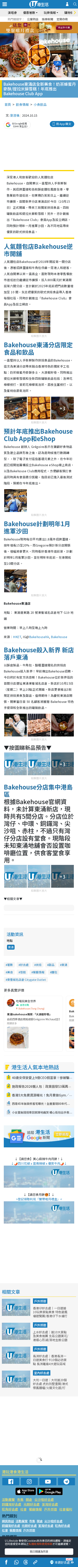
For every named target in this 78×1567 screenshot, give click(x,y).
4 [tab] (42, 23)
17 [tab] (47, 32)
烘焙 (38, 965)
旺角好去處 (10, 1509)
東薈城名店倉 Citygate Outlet (26, 980)
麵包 (54, 972)
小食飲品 (40, 104)
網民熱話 (8, 1521)
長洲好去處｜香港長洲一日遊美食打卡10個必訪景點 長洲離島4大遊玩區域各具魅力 (50, 1362)
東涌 (11, 947)
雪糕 (23, 972)
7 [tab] (30, 28)
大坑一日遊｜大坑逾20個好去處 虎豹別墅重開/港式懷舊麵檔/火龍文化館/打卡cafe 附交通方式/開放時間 (50, 1388)
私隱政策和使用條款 (40, 1544)
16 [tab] (44, 32)
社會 (23, 1509)
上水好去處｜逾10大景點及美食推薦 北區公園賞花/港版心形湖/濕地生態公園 (50, 1336)
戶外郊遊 (40, 1301)
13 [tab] (32, 32)
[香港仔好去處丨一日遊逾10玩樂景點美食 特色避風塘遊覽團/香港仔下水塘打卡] (16, 1314)
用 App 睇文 (63, 124)
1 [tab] (30, 23)
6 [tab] (49, 23)
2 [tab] (34, 23)
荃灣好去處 (50, 1504)
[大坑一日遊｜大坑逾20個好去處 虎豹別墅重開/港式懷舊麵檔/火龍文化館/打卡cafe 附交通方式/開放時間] (16, 1386)
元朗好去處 (31, 1504)
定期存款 (62, 19)
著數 (10, 965)
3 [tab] (38, 23)
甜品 (51, 965)
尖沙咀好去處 (44, 1499)
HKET (17, 636)
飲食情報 (22, 104)
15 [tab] (40, 32)
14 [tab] (36, 32)
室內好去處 (41, 1373)
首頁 (8, 104)
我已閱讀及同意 (39, 1551)
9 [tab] (38, 28)
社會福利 (65, 1509)
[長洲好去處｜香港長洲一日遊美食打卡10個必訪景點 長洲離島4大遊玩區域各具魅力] (16, 1362)
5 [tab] (46, 23)
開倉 (29, 1499)
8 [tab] (34, 28)
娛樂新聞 (47, 19)
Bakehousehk (39, 636)
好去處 (24, 965)
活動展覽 (8, 1499)
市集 (20, 1499)
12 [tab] (49, 28)
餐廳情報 (38, 972)
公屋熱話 (32, 19)
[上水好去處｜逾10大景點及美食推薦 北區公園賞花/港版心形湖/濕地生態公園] (16, 1338)
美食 (10, 972)
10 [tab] (42, 28)
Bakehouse (59, 636)
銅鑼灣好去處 (11, 1504)
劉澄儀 (14, 115)
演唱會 (12, 12)
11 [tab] (46, 28)
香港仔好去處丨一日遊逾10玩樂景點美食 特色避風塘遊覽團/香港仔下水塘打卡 (50, 1314)
